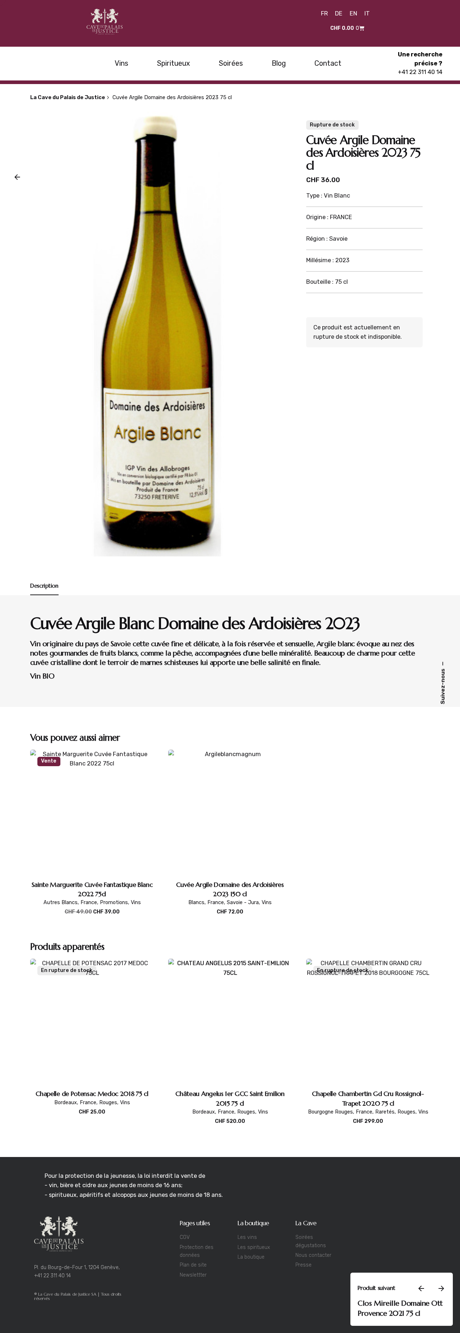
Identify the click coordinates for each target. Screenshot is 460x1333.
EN (353, 13)
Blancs (345, 1319)
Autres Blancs (60, 902)
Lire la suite (92, 1119)
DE (338, 13)
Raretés (385, 1112)
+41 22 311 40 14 (420, 72)
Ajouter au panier (92, 919)
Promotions (114, 902)
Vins (136, 902)
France (88, 902)
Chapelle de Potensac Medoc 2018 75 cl (92, 1093)
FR (324, 13)
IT (367, 13)
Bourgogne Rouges (330, 1112)
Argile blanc (336, 643)
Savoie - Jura (243, 902)
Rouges (108, 1103)
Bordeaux (65, 1103)
